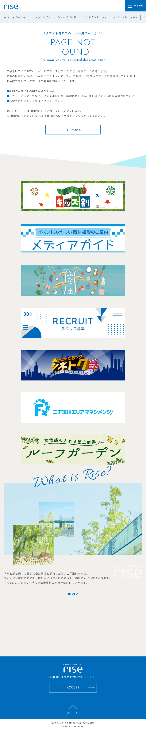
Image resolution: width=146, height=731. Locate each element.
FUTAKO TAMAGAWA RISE (81, 723)
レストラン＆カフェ (95, 17)
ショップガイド (67, 17)
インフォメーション (16, 17)
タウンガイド (43, 17)
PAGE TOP (73, 713)
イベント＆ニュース (126, 17)
